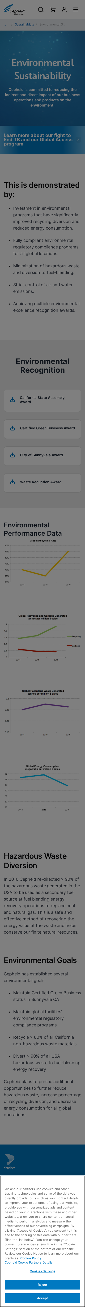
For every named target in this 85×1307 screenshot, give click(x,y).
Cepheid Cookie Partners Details (28, 1262)
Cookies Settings (42, 1271)
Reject (42, 1284)
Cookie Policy (30, 1258)
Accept (42, 1298)
